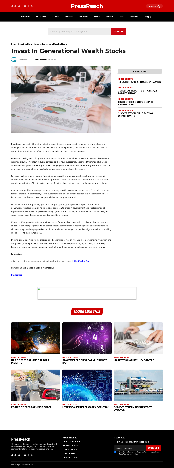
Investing (25, 17)
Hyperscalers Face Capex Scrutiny (85, 407)
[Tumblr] (28, 6)
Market (55, 17)
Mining (97, 17)
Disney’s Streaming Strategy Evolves (133, 408)
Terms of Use (70, 445)
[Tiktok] (15, 6)
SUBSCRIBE (153, 448)
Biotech (69, 17)
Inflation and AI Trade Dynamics (139, 82)
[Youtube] (25, 6)
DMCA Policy (70, 449)
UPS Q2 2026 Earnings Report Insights (30, 361)
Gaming (109, 17)
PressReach (23, 59)
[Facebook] (22, 6)
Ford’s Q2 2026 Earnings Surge (31, 407)
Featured (41, 17)
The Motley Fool (82, 261)
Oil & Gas (83, 17)
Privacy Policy (71, 441)
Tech (121, 17)
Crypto (134, 17)
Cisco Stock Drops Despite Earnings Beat (135, 103)
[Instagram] (19, 6)
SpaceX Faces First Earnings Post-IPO (85, 361)
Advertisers (70, 438)
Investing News (25, 44)
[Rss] (32, 6)
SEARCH (153, 6)
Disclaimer (16, 274)
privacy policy (133, 454)
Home (13, 44)
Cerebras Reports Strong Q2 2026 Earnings (137, 92)
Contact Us (70, 457)
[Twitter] (12, 6)
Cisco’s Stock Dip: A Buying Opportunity (135, 114)
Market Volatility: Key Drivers (134, 360)
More (146, 17)
